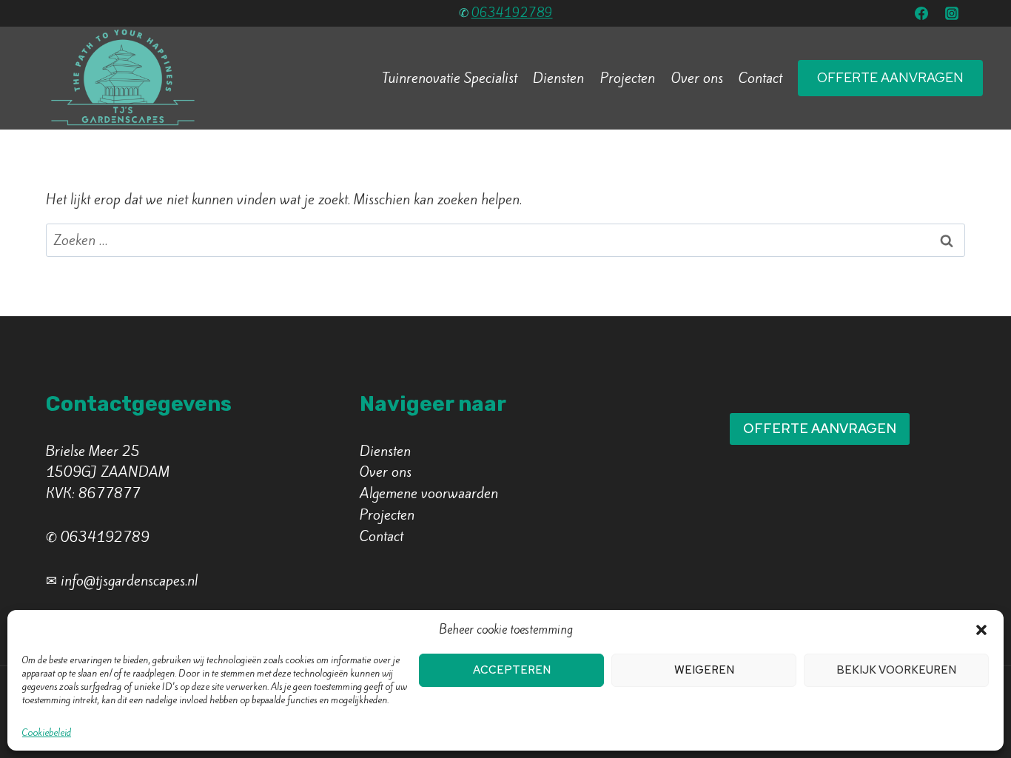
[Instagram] (951, 13)
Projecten (627, 77)
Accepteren (512, 670)
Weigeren (704, 670)
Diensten (558, 77)
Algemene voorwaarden (429, 493)
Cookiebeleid (46, 732)
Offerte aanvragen (890, 77)
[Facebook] (921, 13)
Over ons (697, 77)
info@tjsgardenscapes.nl (129, 580)
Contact (760, 77)
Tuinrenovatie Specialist (449, 77)
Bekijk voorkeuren (896, 670)
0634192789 (512, 12)
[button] (981, 630)
